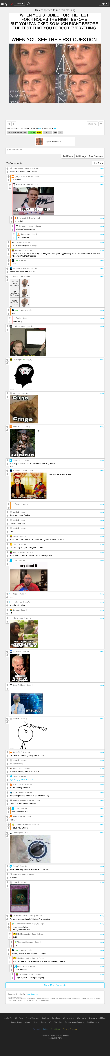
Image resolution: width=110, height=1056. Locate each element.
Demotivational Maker (97, 1018)
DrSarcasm (17, 651)
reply (102, 168)
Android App (55, 1029)
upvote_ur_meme (19, 326)
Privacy (35, 1022)
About (27, 1022)
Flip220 (15, 776)
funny (39, 132)
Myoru (15, 816)
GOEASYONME (18, 792)
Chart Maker (82, 1018)
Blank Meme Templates (51, 1018)
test (60, 132)
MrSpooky (16, 470)
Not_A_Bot (17, 393)
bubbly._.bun (17, 460)
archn (15, 560)
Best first (97, 163)
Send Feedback (93, 1022)
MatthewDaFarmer (19, 800)
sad (55, 132)
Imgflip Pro (8, 1018)
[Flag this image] (100, 124)
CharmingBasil (18, 832)
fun (55, 129)
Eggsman (16, 610)
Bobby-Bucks (17, 768)
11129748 (18, 242)
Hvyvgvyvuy (20, 184)
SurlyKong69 (17, 360)
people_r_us (17, 602)
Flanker (15, 276)
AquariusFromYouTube (21, 268)
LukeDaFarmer (18, 168)
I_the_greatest (20, 176)
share (90, 124)
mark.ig (15, 544)
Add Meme (68, 156)
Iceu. (40, 128)
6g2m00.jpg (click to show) (21, 779)
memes (32, 132)
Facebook (36, 1029)
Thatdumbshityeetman (23, 824)
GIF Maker (19, 1018)
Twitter (45, 1029)
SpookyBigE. (17, 752)
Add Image (81, 156)
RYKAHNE (17, 427)
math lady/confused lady (17, 132)
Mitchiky (16, 536)
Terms (43, 1022)
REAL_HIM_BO (18, 784)
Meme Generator (32, 994)
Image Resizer (17, 1022)
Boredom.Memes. (19, 552)
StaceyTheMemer (19, 685)
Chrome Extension (70, 1029)
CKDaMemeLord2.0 (20, 916)
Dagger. (15, 594)
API (50, 1022)
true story (47, 132)
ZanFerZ (16, 866)
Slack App (58, 1022)
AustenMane (19, 250)
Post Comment (96, 156)
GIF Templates (68, 1018)
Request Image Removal (74, 1022)
